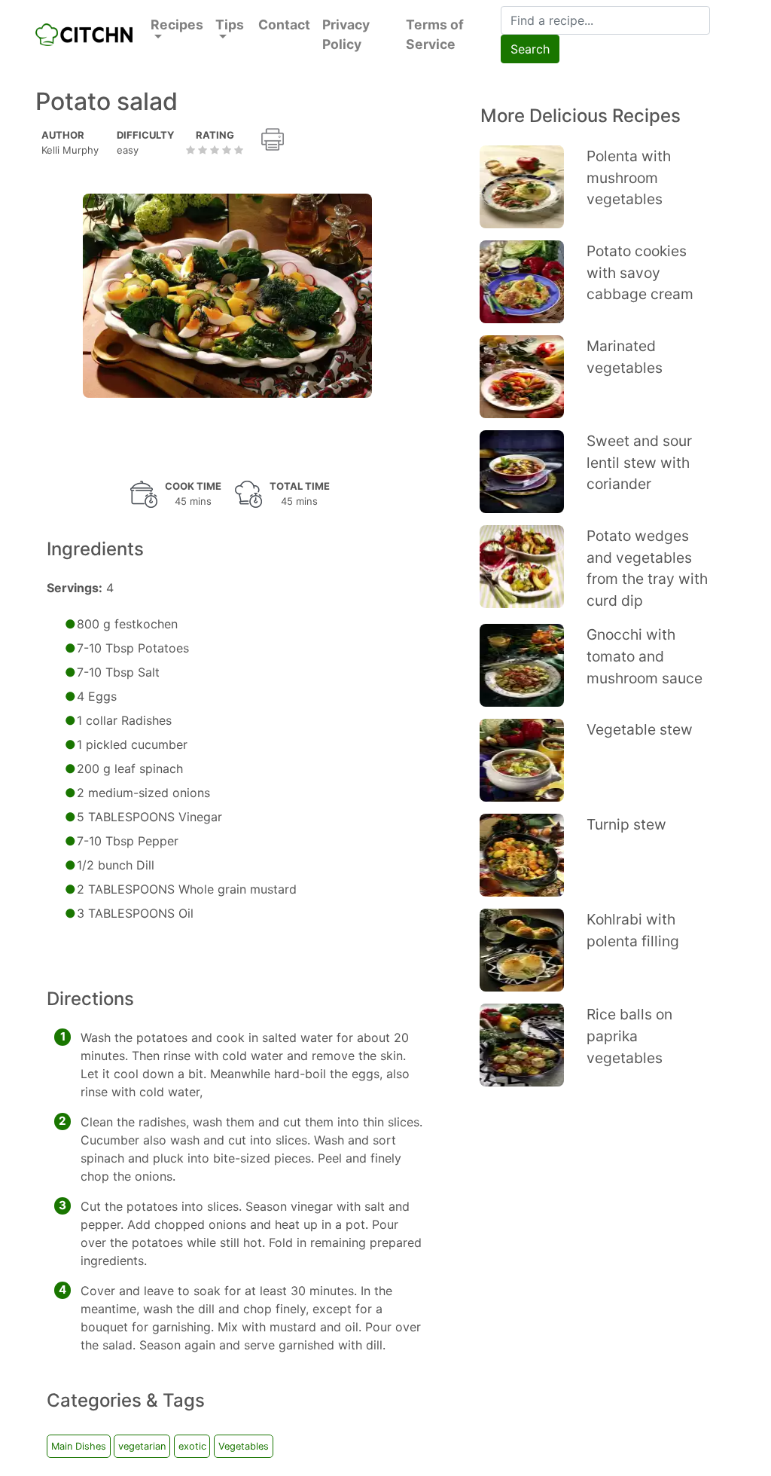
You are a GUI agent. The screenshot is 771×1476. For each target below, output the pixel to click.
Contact (284, 24)
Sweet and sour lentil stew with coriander (639, 463)
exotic (192, 1446)
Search (530, 49)
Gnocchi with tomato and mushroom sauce (644, 656)
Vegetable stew (640, 729)
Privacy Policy (346, 34)
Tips (229, 24)
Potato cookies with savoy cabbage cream (640, 273)
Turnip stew (626, 824)
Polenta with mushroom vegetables (629, 178)
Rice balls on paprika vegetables (629, 1036)
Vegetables (243, 1446)
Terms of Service (435, 34)
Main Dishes (78, 1446)
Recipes (177, 24)
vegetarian (142, 1446)
